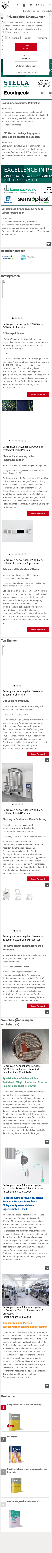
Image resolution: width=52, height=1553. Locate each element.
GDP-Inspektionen (13, 333)
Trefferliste (47, 11)
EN (42, 5)
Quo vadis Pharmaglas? (16, 700)
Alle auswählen (24, 47)
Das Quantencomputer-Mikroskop (21, 103)
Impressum (32, 72)
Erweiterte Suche (31, 11)
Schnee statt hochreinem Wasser (21, 569)
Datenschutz (20, 72)
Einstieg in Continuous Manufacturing (24, 819)
